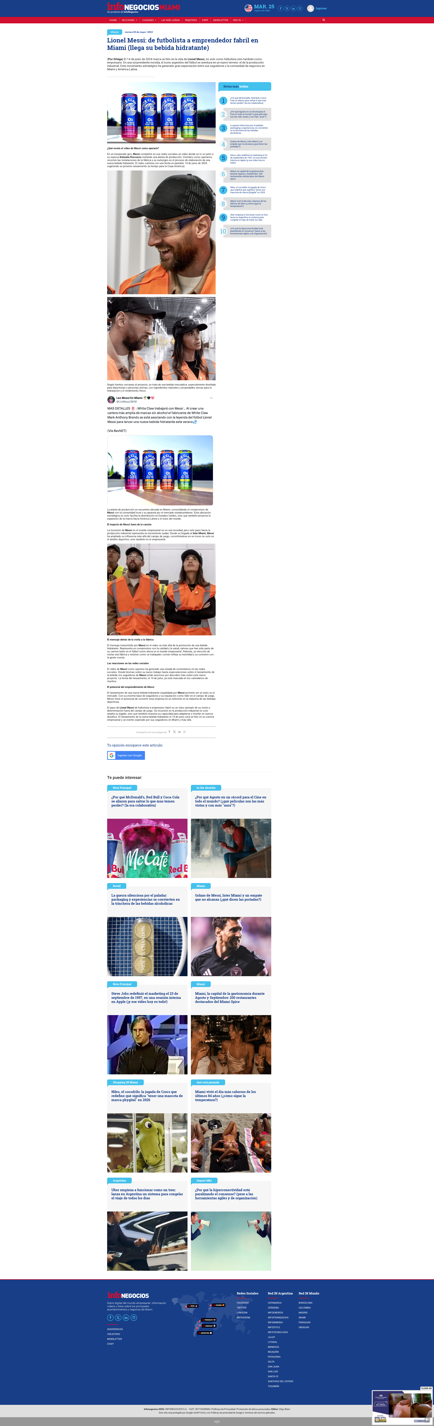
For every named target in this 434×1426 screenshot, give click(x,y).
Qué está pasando (208, 1082)
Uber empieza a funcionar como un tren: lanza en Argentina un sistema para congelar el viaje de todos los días (249, 217)
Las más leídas (170, 20)
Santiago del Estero (280, 1381)
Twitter (241, 1307)
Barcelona (305, 1302)
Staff (205, 20)
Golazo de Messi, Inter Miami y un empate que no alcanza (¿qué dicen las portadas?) (248, 144)
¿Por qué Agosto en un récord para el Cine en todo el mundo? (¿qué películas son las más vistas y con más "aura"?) (248, 114)
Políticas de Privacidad (223, 1409)
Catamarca (275, 1302)
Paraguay (305, 1322)
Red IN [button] (237, 20)
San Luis (273, 1371)
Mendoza (273, 1347)
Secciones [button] (128, 20)
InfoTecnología (278, 1332)
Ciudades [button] (148, 20)
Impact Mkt (204, 1180)
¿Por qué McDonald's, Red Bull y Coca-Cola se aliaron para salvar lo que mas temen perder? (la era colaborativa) (248, 100)
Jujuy (271, 1337)
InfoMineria (275, 1322)
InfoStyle (274, 1327)
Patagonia (274, 1356)
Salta (271, 1361)
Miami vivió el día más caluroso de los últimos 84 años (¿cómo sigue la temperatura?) (248, 203)
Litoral (272, 1342)
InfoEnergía (275, 1312)
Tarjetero (191, 20)
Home (113, 20)
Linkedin (242, 1312)
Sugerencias (115, 1329)
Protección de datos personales (253, 1409)
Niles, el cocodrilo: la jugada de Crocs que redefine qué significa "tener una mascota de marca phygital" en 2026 (248, 190)
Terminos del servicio (255, 1412)
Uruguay (304, 1327)
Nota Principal (122, 787)
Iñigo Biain (284, 1409)
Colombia (305, 1307)
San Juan (273, 1366)
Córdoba (273, 1307)
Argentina (119, 1180)
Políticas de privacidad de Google (227, 1412)
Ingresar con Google (129, 755)
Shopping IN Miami (125, 1082)
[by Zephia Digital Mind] (217, 1421)
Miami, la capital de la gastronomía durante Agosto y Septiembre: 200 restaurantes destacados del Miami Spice (247, 175)
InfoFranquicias (278, 1317)
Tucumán (273, 1386)
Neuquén (273, 1351)
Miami (115, 32)
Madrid (303, 1312)
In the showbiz (206, 787)
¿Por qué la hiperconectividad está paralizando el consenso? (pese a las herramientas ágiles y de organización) (248, 231)
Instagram (243, 1317)
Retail (117, 886)
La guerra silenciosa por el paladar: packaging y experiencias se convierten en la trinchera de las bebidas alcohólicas (249, 129)
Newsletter (220, 20)
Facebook (243, 1302)
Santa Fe (273, 1376)
